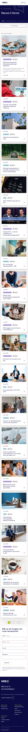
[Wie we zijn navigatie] (7, 705)
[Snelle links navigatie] (7, 716)
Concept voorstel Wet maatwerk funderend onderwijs (10, 106)
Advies (16, 708)
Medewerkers (4, 706)
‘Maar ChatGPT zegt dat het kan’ (11, 201)
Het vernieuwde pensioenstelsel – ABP (9, 265)
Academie (17, 714)
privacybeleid (8, 668)
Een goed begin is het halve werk (11, 390)
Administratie (21, 20)
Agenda (2, 721)
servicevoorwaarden (19, 668)
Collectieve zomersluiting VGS (10, 138)
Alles (3, 20)
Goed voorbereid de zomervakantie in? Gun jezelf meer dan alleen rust (12, 453)
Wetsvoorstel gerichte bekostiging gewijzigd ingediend (10, 64)
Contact (3, 717)
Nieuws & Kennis (18, 712)
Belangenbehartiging (11, 20)
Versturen (6, 662)
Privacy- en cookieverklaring (13, 726)
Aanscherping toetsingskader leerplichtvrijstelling (9, 518)
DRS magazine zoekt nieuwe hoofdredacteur (11, 328)
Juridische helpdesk (6, 697)
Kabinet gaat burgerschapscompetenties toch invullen (11, 297)
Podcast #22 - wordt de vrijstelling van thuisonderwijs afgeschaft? (11, 233)
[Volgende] (22, 622)
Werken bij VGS (4, 708)
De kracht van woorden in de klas (12, 359)
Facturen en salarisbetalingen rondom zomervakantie (12, 421)
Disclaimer (22, 726)
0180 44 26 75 (5, 686)
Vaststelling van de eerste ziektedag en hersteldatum (11, 583)
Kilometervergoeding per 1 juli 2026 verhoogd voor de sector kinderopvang (11, 169)
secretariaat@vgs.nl (7, 689)
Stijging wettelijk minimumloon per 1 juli (10, 614)
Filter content (15, 25)
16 (19, 622)
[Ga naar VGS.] (2, 8)
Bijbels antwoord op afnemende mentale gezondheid (9, 486)
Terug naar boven (4, 729)
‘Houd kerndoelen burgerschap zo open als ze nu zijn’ (11, 551)
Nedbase (8, 727)
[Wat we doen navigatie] (21, 705)
